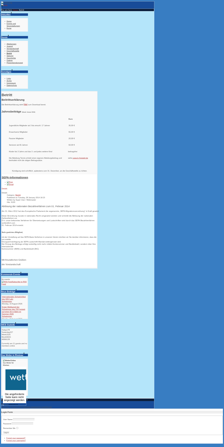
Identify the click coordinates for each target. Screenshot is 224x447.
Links (9, 78)
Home (15, 10)
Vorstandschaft (13, 49)
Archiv (9, 81)
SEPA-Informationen (15, 177)
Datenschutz (12, 85)
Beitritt (9, 53)
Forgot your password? (15, 438)
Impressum (11, 83)
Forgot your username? (16, 440)
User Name (7, 419)
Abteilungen (11, 44)
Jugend (10, 46)
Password (7, 424)
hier (26, 104)
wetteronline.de (13, 404)
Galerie (10, 60)
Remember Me (9, 428)
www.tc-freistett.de (80, 158)
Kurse (9, 28)
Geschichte (11, 58)
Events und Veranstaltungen (13, 25)
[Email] (10, 184)
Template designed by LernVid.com (37, 407)
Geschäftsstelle (13, 51)
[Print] (10, 182)
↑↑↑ (2, 405)
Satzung (10, 56)
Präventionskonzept (15, 63)
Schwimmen (7, 303)
